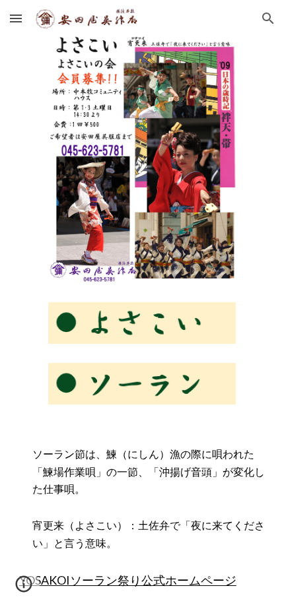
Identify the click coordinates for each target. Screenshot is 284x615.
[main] (142, 471)
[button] (16, 18)
